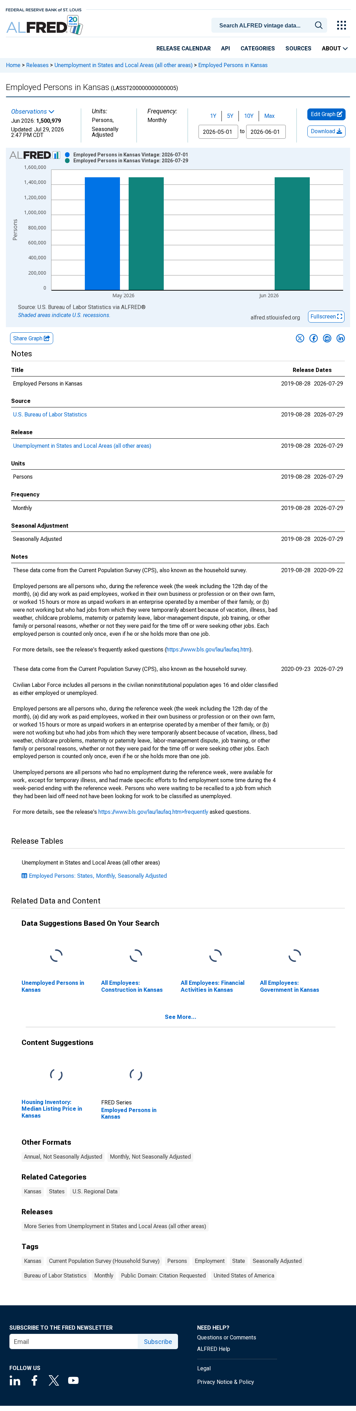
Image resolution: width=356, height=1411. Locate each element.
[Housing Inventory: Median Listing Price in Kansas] (56, 1075)
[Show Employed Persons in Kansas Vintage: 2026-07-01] (130, 154)
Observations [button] (29, 111)
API (225, 48)
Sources (298, 48)
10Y (248, 116)
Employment (210, 1261)
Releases (37, 65)
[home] (45, 25)
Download (324, 131)
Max (269, 116)
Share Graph (28, 338)
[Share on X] (300, 338)
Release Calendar (183, 48)
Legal (204, 1368)
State (238, 1261)
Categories (258, 48)
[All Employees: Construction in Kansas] (136, 956)
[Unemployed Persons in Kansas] (56, 956)
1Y (213, 116)
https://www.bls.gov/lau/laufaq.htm (208, 649)
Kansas (32, 1191)
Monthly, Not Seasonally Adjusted (150, 1156)
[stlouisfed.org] (43, 9)
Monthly (103, 1275)
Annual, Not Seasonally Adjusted (63, 1156)
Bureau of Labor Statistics (55, 1275)
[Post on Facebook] (313, 338)
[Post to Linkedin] (341, 338)
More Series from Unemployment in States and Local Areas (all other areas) (115, 1226)
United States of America (243, 1275)
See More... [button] (180, 1017)
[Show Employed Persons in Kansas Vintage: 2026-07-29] (130, 160)
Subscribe (158, 1341)
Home (13, 65)
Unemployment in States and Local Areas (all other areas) (123, 65)
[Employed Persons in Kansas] (136, 1075)
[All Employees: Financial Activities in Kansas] (215, 956)
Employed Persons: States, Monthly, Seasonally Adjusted (98, 876)
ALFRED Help (213, 1349)
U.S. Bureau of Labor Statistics (50, 414)
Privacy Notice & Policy (225, 1382)
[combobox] (270, 25)
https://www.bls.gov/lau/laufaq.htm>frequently (153, 812)
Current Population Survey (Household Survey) (104, 1261)
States (57, 1191)
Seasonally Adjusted (277, 1261)
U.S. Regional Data (95, 1191)
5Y (230, 116)
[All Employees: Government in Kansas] (295, 956)
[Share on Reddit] (327, 338)
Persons (177, 1261)
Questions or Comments (226, 1337)
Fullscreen (323, 316)
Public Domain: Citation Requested (163, 1275)
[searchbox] (270, 26)
